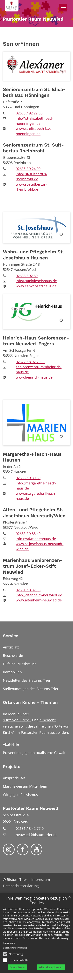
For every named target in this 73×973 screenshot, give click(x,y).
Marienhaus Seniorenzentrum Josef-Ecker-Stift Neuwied (32, 566)
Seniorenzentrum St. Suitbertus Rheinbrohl (33, 148)
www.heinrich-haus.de (34, 377)
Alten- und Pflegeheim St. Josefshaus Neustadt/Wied (34, 512)
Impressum (9, 943)
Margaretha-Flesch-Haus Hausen (32, 457)
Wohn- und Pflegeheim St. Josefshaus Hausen (33, 254)
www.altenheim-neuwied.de (39, 600)
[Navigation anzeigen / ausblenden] (63, 7)
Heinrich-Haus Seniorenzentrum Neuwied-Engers (36, 340)
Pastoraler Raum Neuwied (30, 808)
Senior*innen (21, 43)
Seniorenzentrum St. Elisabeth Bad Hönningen (34, 92)
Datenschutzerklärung (53, 938)
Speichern (17, 967)
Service (10, 635)
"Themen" (48, 720)
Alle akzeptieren (51, 967)
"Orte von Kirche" (17, 720)
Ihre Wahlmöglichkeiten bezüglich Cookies (36, 900)
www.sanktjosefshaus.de (36, 286)
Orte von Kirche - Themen (30, 702)
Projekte (11, 766)
